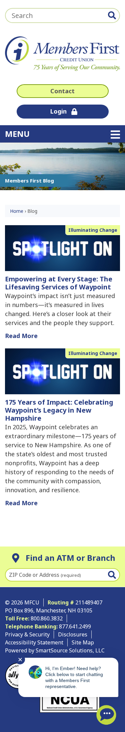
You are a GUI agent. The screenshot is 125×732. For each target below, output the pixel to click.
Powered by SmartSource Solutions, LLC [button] (55, 650)
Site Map (83, 642)
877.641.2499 (75, 626)
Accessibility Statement (34, 642)
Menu (60, 133)
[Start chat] (106, 715)
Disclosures (72, 634)
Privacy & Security (27, 634)
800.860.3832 (47, 618)
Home (16, 211)
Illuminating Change (92, 230)
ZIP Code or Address (45, 574)
